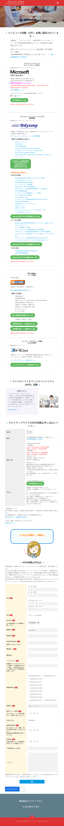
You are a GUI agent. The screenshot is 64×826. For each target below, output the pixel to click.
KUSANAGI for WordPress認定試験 (25, 186)
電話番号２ (9, 655)
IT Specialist (18, 144)
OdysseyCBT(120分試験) (25, 257)
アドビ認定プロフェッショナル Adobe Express (29, 150)
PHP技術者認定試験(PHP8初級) (24, 182)
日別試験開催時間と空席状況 (34, 439)
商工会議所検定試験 (22, 315)
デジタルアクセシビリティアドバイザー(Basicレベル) (30, 210)
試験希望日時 (11, 687)
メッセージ (9, 762)
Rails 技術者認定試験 (21, 191)
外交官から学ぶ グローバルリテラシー (26, 203)
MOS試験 (19, 100)
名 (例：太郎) (32, 592)
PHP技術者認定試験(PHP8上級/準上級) (26, 251)
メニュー (57, 3)
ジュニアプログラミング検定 (23, 360)
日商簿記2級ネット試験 (24, 329)
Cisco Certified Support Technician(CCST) (27, 148)
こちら (18, 96)
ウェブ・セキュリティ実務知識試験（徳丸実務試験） (30, 229)
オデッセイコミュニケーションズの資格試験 (25, 136)
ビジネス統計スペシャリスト (23, 180)
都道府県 (10, 635)
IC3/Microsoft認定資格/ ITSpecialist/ (20, 164)
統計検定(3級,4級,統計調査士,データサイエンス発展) (30, 178)
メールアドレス (12, 660)
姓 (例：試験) (32, 586)
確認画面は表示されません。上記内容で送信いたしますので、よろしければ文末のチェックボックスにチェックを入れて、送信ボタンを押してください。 (32, 775)
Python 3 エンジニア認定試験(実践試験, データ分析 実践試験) (32, 231)
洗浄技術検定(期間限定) (21, 253)
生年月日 (10, 620)
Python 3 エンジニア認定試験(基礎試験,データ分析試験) (31, 188)
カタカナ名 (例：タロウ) (35, 606)
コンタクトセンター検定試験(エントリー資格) (28, 193)
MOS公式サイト (13, 410)
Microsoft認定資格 (20, 146)
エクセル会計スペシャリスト (23, 212)
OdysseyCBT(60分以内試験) (26, 216)
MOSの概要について (17, 90)
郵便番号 (10, 629)
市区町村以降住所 (13, 641)
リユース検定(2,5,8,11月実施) (23, 195)
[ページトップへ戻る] (32, 817)
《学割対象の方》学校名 (13, 748)
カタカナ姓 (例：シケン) (35, 600)
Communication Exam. (21, 197)
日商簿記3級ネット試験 (24, 324)
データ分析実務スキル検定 (22, 227)
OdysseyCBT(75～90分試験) (26, 244)
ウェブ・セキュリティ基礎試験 (24, 184)
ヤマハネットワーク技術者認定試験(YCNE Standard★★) (31, 238)
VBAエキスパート (20, 206)
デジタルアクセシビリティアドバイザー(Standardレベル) (31, 240)
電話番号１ (11, 649)
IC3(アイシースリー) (21, 142)
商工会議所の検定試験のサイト (20, 290)
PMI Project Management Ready (25, 152)
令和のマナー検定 (20, 208)
